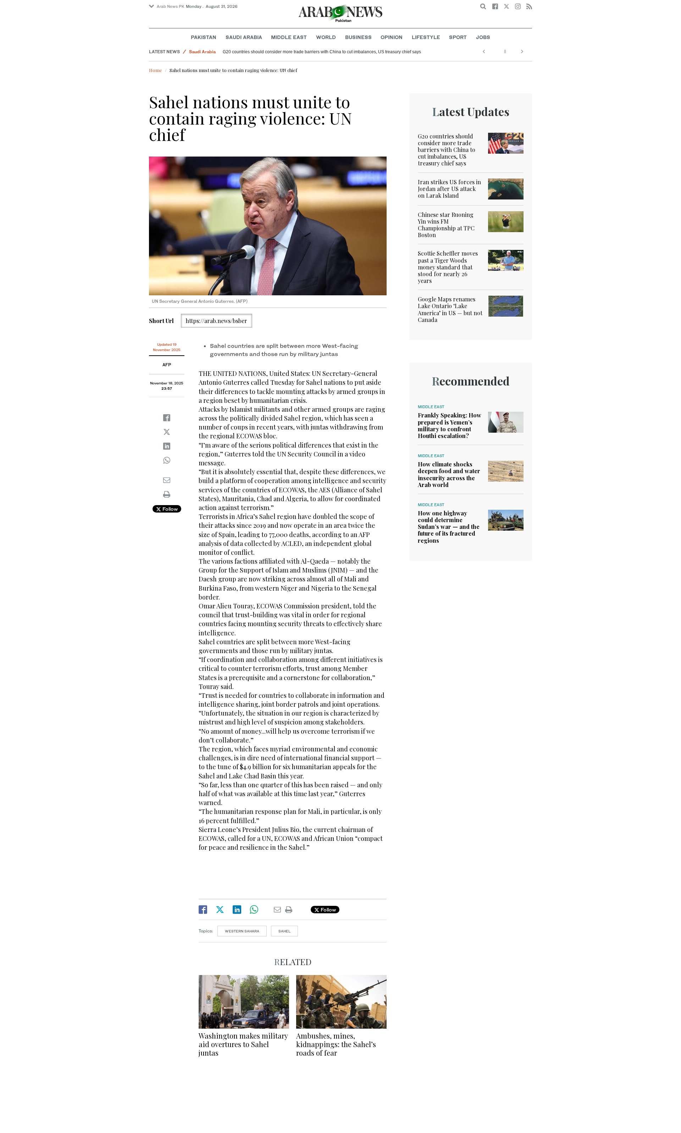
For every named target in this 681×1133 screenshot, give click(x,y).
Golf (193, 51)
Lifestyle (426, 37)
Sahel (284, 931)
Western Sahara (242, 931)
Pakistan (203, 37)
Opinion (392, 37)
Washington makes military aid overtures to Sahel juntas (243, 1044)
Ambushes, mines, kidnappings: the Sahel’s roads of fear (336, 1044)
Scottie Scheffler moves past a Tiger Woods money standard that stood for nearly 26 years (448, 267)
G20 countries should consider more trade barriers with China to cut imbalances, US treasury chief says (446, 149)
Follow (169, 509)
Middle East (289, 37)
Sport (458, 37)
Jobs (483, 37)
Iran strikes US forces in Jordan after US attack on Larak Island (449, 188)
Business (358, 37)
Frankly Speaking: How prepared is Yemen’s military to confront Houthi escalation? (449, 425)
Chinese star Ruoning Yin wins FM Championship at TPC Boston (285, 51)
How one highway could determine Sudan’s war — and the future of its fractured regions (449, 526)
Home (155, 70)
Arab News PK (170, 6)
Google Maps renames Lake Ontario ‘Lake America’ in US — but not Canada (450, 309)
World (326, 37)
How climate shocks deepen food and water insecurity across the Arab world (449, 474)
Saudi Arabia (244, 37)
